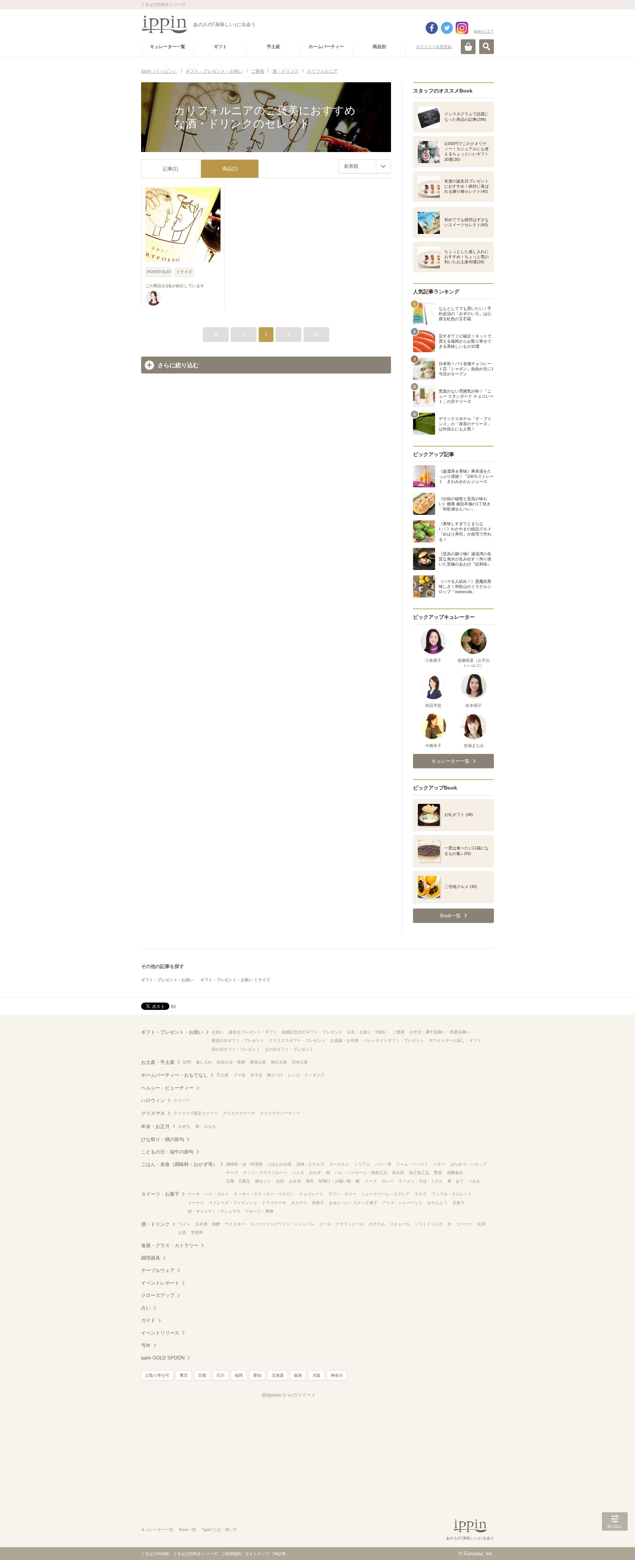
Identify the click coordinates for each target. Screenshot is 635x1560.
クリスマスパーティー (280, 1113)
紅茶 (481, 1224)
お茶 (182, 1232)
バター (439, 1164)
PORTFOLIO (159, 272)
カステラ (299, 1202)
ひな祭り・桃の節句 (162, 1139)
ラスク (421, 1194)
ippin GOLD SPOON (162, 1358)
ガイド (148, 1320)
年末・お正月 (155, 1126)
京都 (202, 1375)
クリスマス (153, 1113)
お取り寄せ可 (157, 1375)
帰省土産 (258, 1062)
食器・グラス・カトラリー (169, 1245)
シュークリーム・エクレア (385, 1194)
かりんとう (437, 1202)
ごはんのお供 (279, 1164)
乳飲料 (197, 1232)
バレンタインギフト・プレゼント (393, 1040)
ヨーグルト (339, 1164)
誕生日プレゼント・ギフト (253, 1032)
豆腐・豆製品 (238, 1181)
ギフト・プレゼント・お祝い (167, 980)
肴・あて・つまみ (464, 1181)
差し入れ (204, 1062)
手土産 (222, 1075)
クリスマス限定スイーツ (195, 1113)
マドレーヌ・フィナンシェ (233, 1202)
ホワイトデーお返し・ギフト (455, 1040)
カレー (387, 1181)
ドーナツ (196, 1202)
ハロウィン (153, 1100)
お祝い (218, 1032)
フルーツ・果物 (259, 1211)
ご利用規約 (231, 1554)
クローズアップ (158, 1295)
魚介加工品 (419, 1172)
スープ (371, 1181)
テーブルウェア (158, 1270)
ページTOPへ (615, 1543)
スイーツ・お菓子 (160, 1194)
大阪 (316, 1375)
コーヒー (464, 1224)
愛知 (257, 1375)
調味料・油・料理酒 (244, 1164)
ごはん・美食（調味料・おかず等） (179, 1164)
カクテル (377, 1224)
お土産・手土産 (158, 1062)
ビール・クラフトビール (341, 1224)
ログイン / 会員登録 (434, 46)
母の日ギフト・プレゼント (236, 1049)
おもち (210, 1126)
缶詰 (280, 1181)
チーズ (232, 1172)
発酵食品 (455, 1172)
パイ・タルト (217, 1194)
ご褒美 (398, 1032)
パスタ (298, 1172)
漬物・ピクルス (310, 1164)
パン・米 (383, 1164)
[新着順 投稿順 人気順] (365, 166)
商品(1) (229, 168)
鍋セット (263, 1181)
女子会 (256, 1075)
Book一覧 (187, 1529)
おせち (184, 1126)
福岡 (239, 1375)
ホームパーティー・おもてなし (174, 1075)
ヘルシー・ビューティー (167, 1088)
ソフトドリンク (429, 1224)
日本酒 (201, 1224)
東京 (184, 1375)
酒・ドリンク (155, 1224)
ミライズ (184, 272)
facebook (432, 28)
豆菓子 (458, 1202)
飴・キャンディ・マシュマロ (214, 1211)
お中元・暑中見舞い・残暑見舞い (439, 1032)
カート (468, 46)
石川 (220, 1375)
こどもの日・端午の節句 (167, 1152)
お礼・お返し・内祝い (367, 1032)
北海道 (278, 1375)
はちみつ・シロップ (468, 1164)
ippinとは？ (484, 31)
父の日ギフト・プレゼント (289, 1049)
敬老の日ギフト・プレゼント (238, 1040)
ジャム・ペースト (412, 1164)
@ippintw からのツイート (289, 1395)
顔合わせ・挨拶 (231, 1062)
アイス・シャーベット (402, 1202)
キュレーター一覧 (157, 1529)
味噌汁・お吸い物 (335, 1181)
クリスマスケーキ (239, 1113)
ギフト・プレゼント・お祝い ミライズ (235, 980)
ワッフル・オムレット (451, 1194)
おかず (315, 1172)
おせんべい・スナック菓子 (353, 1202)
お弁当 (295, 1181)
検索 (486, 46)
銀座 (298, 1375)
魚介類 (398, 1172)
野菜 (438, 1172)
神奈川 (337, 1375)
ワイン (184, 1224)
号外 (146, 1345)
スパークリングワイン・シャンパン (282, 1224)
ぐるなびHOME (155, 1554)
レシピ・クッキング (306, 1075)
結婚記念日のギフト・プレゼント (312, 1032)
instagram (462, 28)
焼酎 (216, 1224)
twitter (447, 28)
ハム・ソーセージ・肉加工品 (361, 1172)
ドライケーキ (274, 1202)
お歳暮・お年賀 (344, 1040)
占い (146, 1308)
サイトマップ (257, 1554)
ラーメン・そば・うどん (420, 1181)
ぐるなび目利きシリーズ (195, 1554)
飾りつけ (275, 1075)
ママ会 (239, 1075)
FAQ (277, 1554)
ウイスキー (235, 1224)
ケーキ (194, 1194)
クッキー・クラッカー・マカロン (264, 1194)
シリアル (362, 1164)
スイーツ (181, 1100)
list (173, 1006)
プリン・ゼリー (342, 1194)
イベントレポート (160, 1283)
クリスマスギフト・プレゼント (297, 1040)
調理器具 (150, 1258)
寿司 (310, 1181)
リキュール (400, 1224)
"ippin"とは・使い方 (219, 1529)
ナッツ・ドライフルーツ (265, 1172)
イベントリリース (160, 1333)
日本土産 (300, 1062)
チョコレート (311, 1194)
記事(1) (170, 168)
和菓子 (318, 1202)
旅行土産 (279, 1062)
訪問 (187, 1062)
